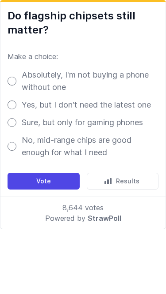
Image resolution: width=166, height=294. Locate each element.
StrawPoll (104, 218)
